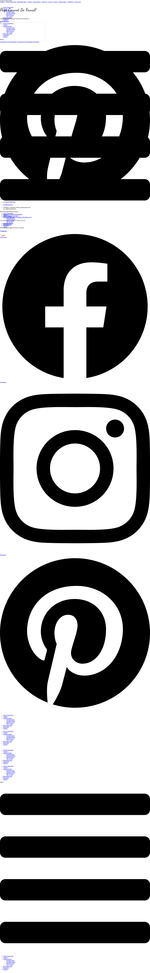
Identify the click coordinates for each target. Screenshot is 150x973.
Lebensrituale (7, 10)
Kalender (6, 19)
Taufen (5, 9)
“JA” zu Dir (9, 16)
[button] (75, 125)
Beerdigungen (7, 18)
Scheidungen (10, 12)
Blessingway (10, 15)
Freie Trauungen (8, 7)
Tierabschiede (10, 13)
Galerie (5, 20)
